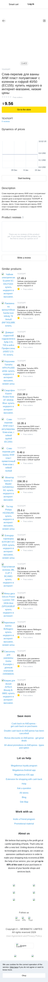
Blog (24, 797)
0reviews (6, 121)
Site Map (24, 802)
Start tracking (24, 178)
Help (24, 784)
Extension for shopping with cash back (24, 779)
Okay (24, 975)
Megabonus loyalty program (24, 766)
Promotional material (24, 824)
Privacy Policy (34, 936)
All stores (24, 793)
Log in (31, 4)
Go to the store (24, 109)
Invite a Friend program (24, 819)
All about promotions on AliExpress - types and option (24, 746)
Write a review (24, 258)
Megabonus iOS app (24, 775)
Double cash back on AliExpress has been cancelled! (24, 732)
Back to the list (4, 21)
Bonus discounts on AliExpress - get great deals (24, 739)
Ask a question (24, 788)
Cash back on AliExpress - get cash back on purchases (24, 724)
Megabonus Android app (24, 770)
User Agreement (14, 936)
